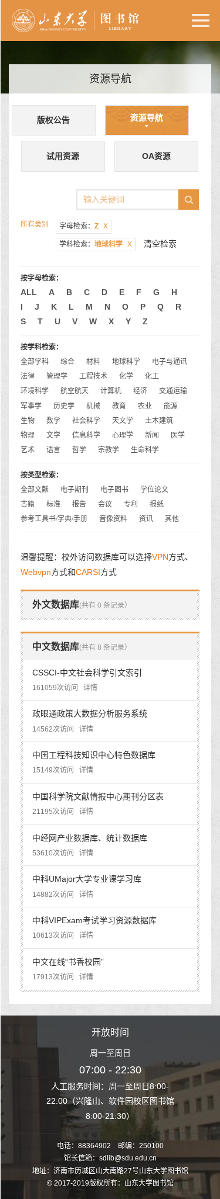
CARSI (88, 572)
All (29, 292)
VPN (160, 557)
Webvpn (36, 572)
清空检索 (160, 243)
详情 (90, 688)
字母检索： (83, 226)
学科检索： (95, 244)
